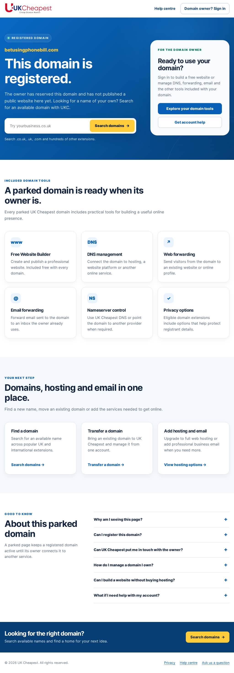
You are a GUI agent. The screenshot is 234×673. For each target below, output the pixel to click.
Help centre (165, 8)
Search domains (112, 125)
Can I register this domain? (118, 534)
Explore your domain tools (189, 108)
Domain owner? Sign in (205, 8)
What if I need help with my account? (127, 595)
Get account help (190, 122)
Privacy (169, 663)
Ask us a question (215, 663)
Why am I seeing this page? (118, 519)
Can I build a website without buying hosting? (134, 580)
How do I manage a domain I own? (123, 565)
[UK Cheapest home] (28, 9)
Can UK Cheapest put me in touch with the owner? (138, 549)
